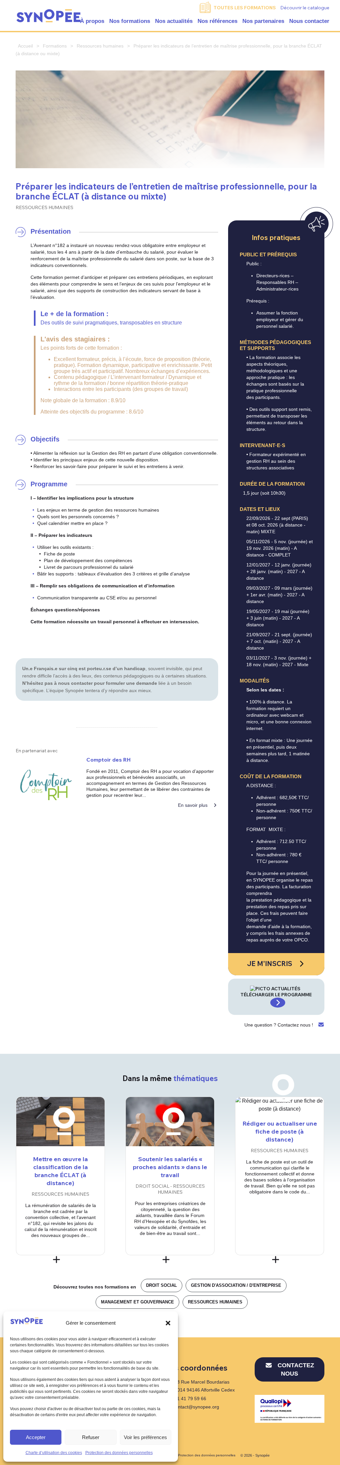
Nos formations (129, 21)
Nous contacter (309, 21)
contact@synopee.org (196, 1406)
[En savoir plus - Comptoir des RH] (46, 785)
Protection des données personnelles (119, 1452)
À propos (92, 21)
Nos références (217, 21)
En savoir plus (193, 805)
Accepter (35, 1437)
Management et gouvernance (137, 1301)
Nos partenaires (263, 21)
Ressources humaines (100, 46)
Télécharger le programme (276, 995)
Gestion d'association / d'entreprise (236, 1285)
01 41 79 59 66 (189, 1398)
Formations (55, 46)
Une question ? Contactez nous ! (279, 1025)
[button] (168, 1323)
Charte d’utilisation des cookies (54, 1452)
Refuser (90, 1437)
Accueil (25, 46)
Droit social (161, 1285)
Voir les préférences (145, 1437)
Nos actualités (174, 21)
